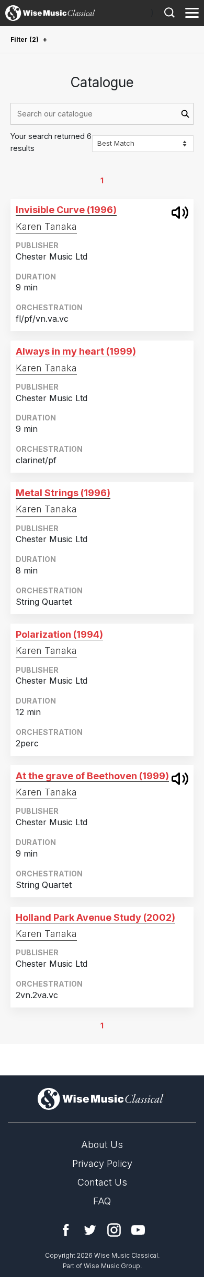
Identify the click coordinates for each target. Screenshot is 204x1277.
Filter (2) (24, 39)
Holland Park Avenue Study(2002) (95, 917)
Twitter (90, 1230)
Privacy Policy (102, 1163)
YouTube (138, 1230)
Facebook (66, 1230)
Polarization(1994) (59, 634)
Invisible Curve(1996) (66, 209)
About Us (102, 1144)
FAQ (102, 1201)
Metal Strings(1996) (63, 492)
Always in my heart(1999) (76, 351)
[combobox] (102, 114)
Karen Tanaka (46, 226)
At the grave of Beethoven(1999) (92, 775)
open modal (180, 212)
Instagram (114, 1230)
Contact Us (102, 1182)
